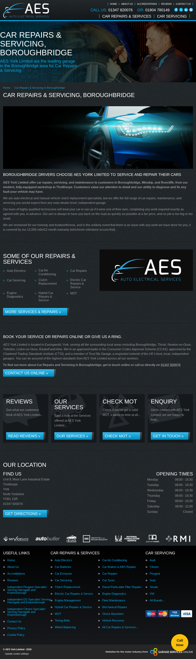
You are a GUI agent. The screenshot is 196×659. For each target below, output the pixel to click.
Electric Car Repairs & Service (78, 283)
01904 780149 (153, 10)
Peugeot (155, 573)
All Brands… (157, 600)
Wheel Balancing (65, 627)
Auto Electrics (16, 270)
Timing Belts (62, 620)
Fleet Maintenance (113, 600)
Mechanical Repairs (114, 607)
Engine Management (68, 600)
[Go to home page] (26, 10)
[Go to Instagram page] (191, 10)
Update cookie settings (17, 653)
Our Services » (72, 436)
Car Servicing (172, 16)
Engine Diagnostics (15, 294)
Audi (152, 560)
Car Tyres (108, 580)
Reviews (166, 4)
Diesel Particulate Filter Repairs (121, 587)
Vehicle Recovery (113, 620)
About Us (127, 4)
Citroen (154, 566)
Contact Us (183, 4)
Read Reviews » (24, 436)
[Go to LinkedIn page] (186, 10)
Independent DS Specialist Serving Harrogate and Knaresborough (29, 601)
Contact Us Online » (26, 373)
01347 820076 (112, 10)
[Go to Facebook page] (176, 10)
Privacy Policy (16, 628)
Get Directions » (23, 514)
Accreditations (147, 4)
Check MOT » (118, 436)
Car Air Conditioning (47, 272)
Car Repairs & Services (126, 16)
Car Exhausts (63, 573)
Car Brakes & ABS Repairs (119, 566)
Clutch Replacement (47, 281)
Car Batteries (63, 566)
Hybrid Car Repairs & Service (45, 296)
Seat (152, 580)
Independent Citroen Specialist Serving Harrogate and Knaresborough (26, 612)
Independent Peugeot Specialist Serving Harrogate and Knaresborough (27, 590)
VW (152, 593)
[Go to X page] (181, 10)
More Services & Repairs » (33, 312)
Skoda (154, 587)
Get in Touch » (168, 436)
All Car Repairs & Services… (120, 627)
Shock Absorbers (113, 613)
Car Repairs (78, 270)
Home (113, 4)
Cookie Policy (15, 634)
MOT (73, 293)
